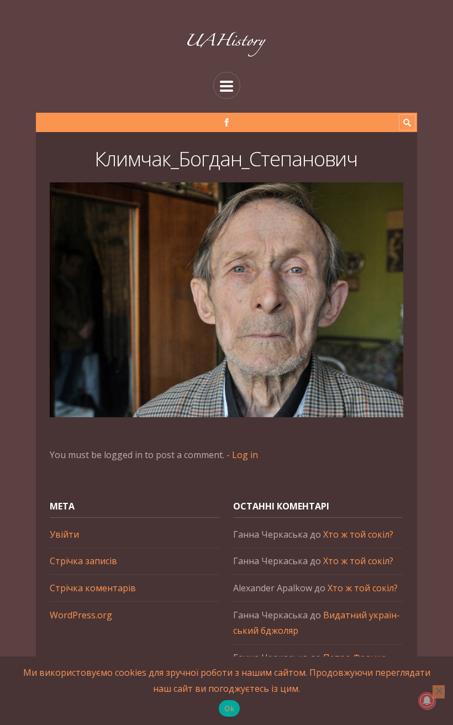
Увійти (64, 534)
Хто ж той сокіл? (358, 534)
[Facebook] (226, 122)
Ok (229, 708)
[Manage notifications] (427, 701)
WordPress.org (81, 615)
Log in (245, 455)
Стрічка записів (83, 561)
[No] (439, 691)
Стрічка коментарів (93, 588)
